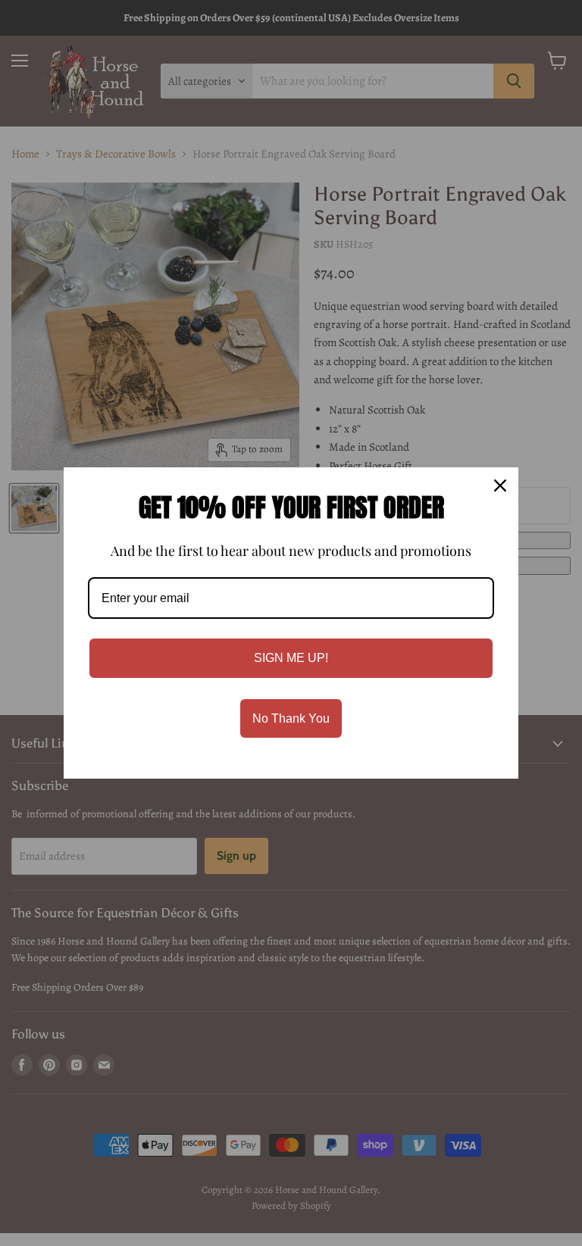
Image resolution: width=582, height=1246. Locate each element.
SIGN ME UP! (291, 657)
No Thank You (291, 718)
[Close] (500, 485)
